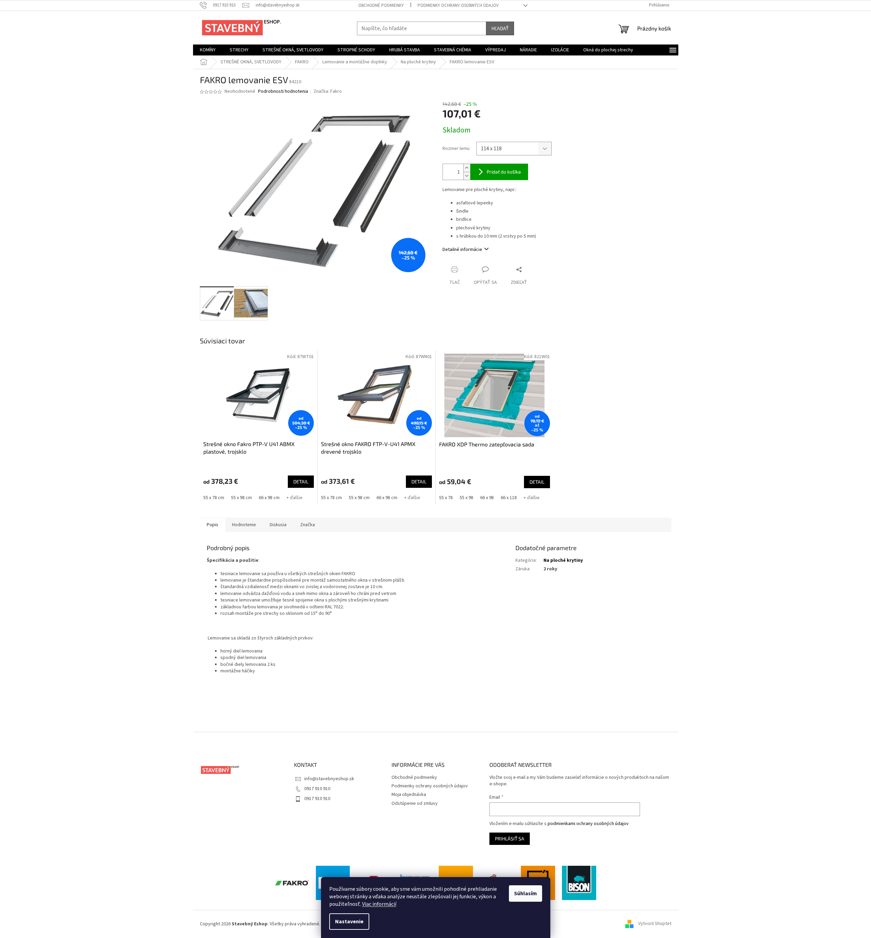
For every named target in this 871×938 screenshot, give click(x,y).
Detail (300, 481)
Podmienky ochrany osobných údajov (458, 5)
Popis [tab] (212, 524)
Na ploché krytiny (563, 560)
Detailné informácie (462, 249)
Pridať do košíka (504, 172)
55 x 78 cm (213, 497)
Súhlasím (525, 893)
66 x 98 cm (269, 497)
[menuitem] (207, 50)
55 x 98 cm (241, 497)
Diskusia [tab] (278, 524)
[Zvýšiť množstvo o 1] (466, 168)
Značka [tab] (307, 524)
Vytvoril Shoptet (654, 924)
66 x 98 (487, 497)
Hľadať (500, 28)
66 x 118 (509, 497)
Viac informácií (379, 904)
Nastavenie (349, 921)
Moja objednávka (409, 794)
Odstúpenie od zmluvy (415, 803)
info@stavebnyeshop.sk (329, 778)
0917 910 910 (317, 788)
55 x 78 (446, 497)
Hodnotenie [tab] (244, 524)
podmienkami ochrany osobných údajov (588, 823)
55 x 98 (466, 497)
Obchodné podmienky (381, 5)
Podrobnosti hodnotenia (283, 91)
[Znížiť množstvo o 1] (466, 176)
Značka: (327, 91)
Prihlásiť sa (509, 838)
